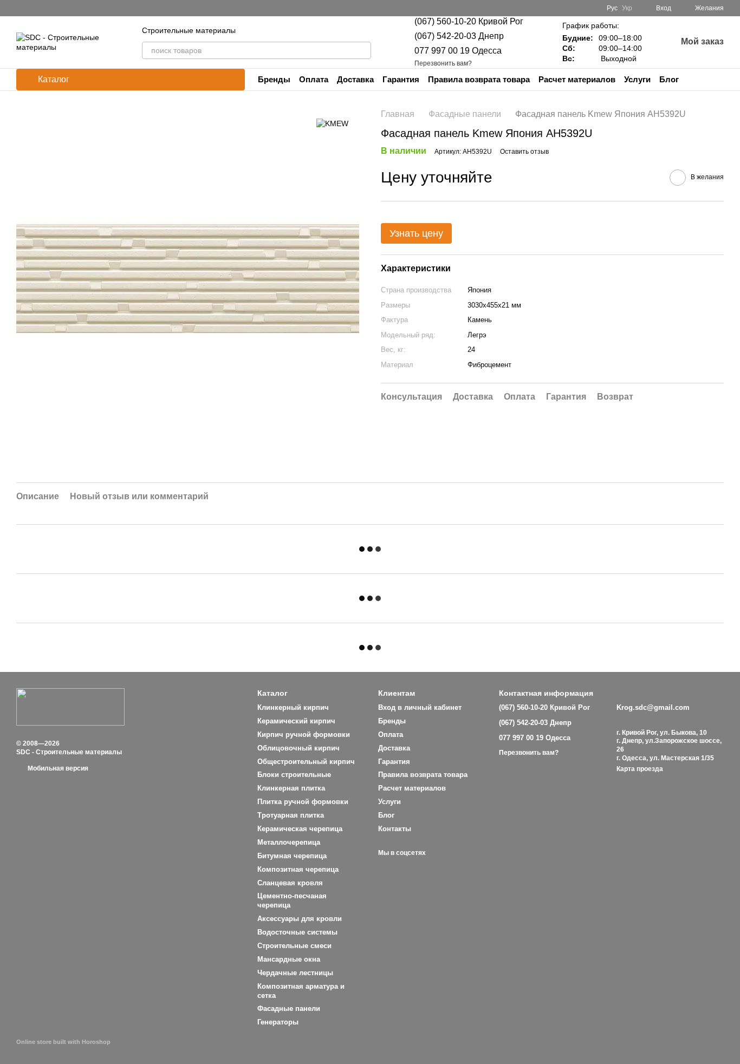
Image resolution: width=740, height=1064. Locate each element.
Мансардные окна (288, 959)
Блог (669, 79)
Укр (627, 8)
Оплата (313, 79)
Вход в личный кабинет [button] (420, 707)
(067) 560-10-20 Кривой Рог (468, 21)
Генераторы (277, 1022)
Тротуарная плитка (290, 815)
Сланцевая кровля (290, 883)
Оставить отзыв (524, 152)
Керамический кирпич (296, 721)
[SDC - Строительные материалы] (70, 706)
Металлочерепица (288, 842)
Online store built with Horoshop (63, 1042)
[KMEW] (332, 123)
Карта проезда (639, 769)
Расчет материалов (576, 79)
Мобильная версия (57, 768)
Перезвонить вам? (443, 63)
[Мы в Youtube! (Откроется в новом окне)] (370, 8)
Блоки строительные (294, 775)
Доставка (355, 79)
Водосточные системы (297, 932)
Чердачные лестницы (295, 973)
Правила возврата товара (479, 79)
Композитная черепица (298, 869)
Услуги (637, 79)
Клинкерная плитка (291, 788)
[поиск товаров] (362, 50)
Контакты (394, 829)
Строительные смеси (294, 946)
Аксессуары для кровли (299, 919)
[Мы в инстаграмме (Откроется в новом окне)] (383, 8)
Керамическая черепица (299, 829)
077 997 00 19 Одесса (458, 50)
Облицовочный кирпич (298, 748)
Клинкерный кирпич (293, 707)
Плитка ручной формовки (302, 802)
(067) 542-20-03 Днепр (459, 36)
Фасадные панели (288, 1008)
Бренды (274, 79)
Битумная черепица (292, 856)
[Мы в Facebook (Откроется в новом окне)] (357, 8)
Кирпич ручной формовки (303, 734)
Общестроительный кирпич (306, 762)
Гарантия (400, 79)
